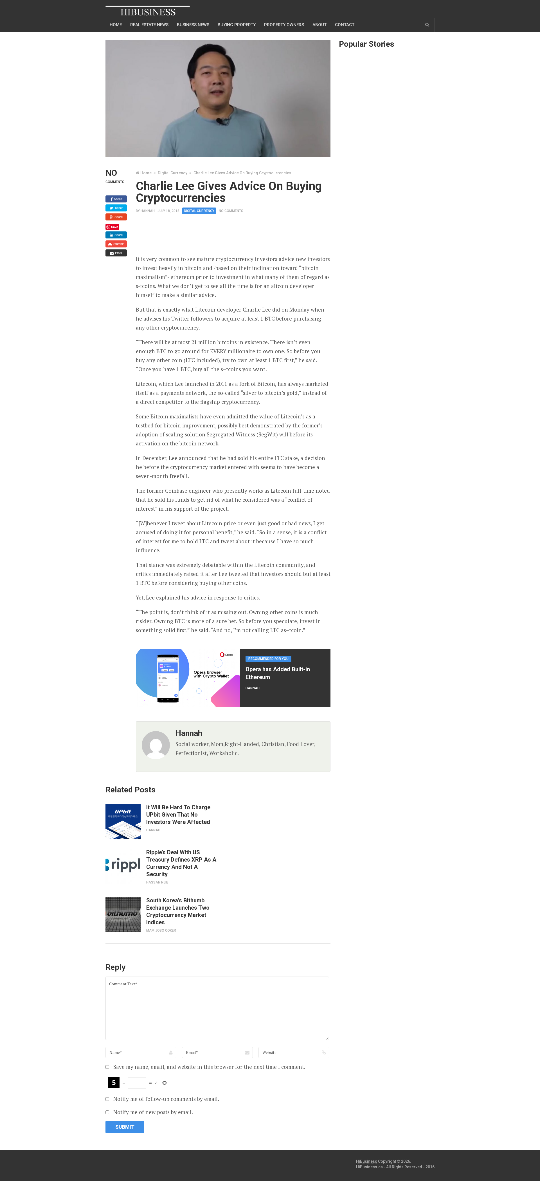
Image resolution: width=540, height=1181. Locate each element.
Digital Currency (172, 173)
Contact (344, 24)
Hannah (148, 211)
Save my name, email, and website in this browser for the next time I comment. (209, 1066)
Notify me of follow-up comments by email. (166, 1098)
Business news (193, 24)
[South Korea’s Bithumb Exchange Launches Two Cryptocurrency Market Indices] (123, 914)
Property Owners (284, 24)
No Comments (231, 211)
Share (117, 198)
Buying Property (237, 24)
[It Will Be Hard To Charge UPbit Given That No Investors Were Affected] (123, 821)
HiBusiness (366, 1161)
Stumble (118, 243)
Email (118, 252)
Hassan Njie (157, 882)
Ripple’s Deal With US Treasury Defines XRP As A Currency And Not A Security (181, 863)
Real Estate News (149, 24)
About (319, 24)
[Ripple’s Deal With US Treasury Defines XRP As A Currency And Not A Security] (123, 866)
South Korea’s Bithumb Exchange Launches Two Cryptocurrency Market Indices (178, 911)
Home (116, 24)
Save (114, 227)
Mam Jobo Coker (161, 930)
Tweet (118, 207)
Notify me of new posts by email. (153, 1111)
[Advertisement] (238, 236)
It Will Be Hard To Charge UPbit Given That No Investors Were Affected (178, 814)
